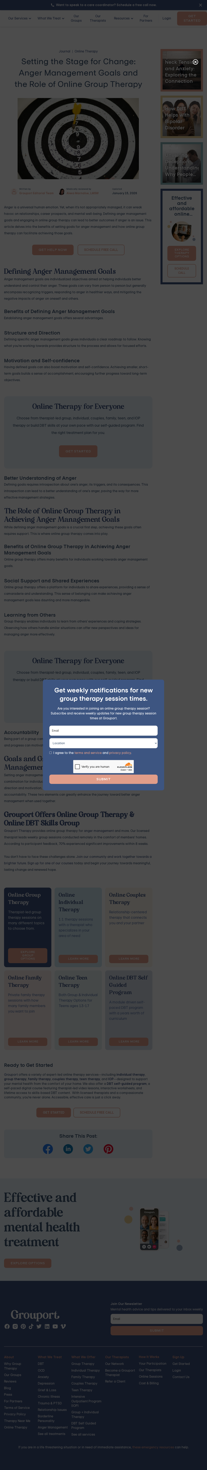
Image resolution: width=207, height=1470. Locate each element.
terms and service (88, 753)
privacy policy (120, 753)
